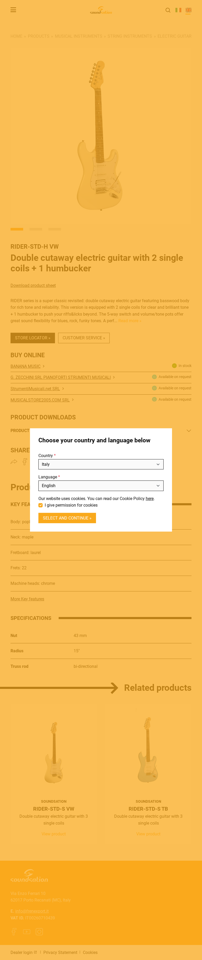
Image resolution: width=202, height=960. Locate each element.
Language (47, 476)
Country (45, 455)
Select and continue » (67, 518)
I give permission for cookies (71, 505)
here (150, 498)
